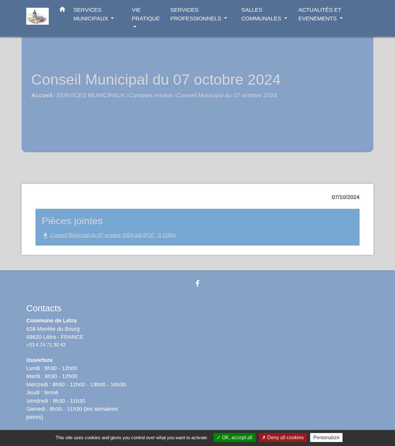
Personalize (326, 437)
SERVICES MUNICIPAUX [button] (91, 14)
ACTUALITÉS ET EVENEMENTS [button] (319, 14)
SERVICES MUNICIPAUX (90, 95)
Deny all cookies (285, 437)
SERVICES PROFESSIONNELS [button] (196, 14)
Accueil (41, 95)
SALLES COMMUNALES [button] (262, 14)
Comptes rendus (151, 95)
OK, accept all (236, 437)
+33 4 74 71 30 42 (46, 344)
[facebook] (197, 283)
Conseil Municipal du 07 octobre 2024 (227, 95)
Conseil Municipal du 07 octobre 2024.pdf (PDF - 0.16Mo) (109, 235)
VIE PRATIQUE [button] (146, 14)
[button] (62, 10)
